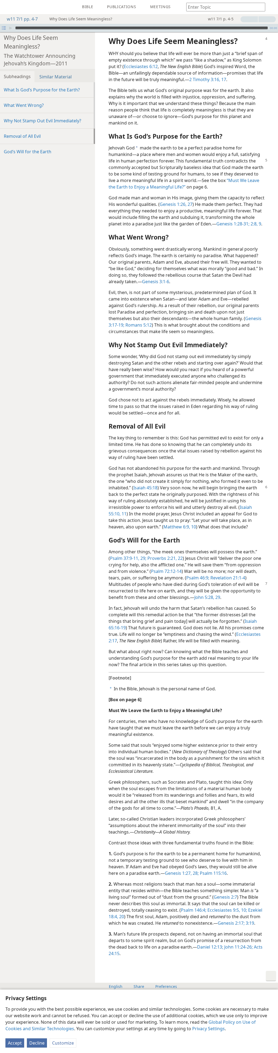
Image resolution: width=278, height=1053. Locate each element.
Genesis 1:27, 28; (182, 873)
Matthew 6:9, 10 (179, 527)
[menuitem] (8, 7)
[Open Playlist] (4, 28)
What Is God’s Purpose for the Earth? (42, 90)
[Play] (10, 28)
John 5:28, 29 (207, 597)
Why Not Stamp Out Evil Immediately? (42, 121)
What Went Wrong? (24, 105)
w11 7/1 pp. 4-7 (22, 19)
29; (142, 558)
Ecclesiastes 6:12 (141, 66)
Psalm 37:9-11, (124, 558)
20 (121, 917)
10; (243, 910)
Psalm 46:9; (197, 578)
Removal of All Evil (22, 136)
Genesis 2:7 (225, 897)
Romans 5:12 (138, 325)
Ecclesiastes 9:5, (223, 910)
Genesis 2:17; (231, 923)
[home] (8, 7)
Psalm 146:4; (193, 910)
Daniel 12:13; (210, 947)
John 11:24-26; (238, 947)
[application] (139, 28)
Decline (37, 1043)
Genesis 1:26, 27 (176, 204)
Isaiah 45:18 (145, 488)
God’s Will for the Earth (27, 152)
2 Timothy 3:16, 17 (207, 79)
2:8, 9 (255, 224)
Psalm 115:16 (213, 873)
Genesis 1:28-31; (232, 224)
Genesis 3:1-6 (155, 282)
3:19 (249, 923)
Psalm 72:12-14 (166, 571)
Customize (63, 1043)
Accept (15, 1043)
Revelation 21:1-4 (227, 578)
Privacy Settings (208, 1029)
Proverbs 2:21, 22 (164, 558)
